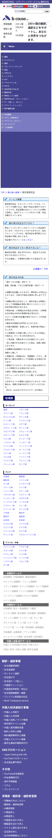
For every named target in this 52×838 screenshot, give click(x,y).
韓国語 (22, 476)
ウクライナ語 (24, 420)
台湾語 (6, 520)
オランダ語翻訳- (27, 586)
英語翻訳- (8, 576)
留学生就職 (32, 649)
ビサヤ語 (22, 527)
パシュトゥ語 (9, 464)
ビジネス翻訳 (9, 613)
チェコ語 (7, 438)
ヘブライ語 (8, 561)
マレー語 (22, 505)
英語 (5, 409)
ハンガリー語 (24, 442)
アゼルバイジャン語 (27, 534)
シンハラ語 (8, 491)
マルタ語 (7, 456)
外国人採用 (8, 649)
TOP (3, 192)
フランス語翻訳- (29, 581)
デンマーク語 (24, 438)
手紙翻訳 (7, 632)
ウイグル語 (23, 523)
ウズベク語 (8, 527)
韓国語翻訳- (31, 576)
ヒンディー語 (8, 498)
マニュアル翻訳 (10, 617)
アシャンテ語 (8, 546)
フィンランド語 (25, 446)
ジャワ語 (22, 487)
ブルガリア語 (9, 449)
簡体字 (6, 516)
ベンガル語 (23, 501)
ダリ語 (6, 565)
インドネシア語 (9, 501)
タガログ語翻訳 (30, 595)
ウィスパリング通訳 (13, 636)
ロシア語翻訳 (42, 586)
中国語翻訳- (19, 576)
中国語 (6, 476)
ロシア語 (22, 464)
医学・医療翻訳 (20, 608)
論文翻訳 (21, 613)
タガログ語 (23, 498)
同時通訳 (38, 636)
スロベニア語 (9, 435)
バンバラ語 (23, 557)
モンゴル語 (23, 509)
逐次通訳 (28, 636)
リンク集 (19, 627)
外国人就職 (20, 649)
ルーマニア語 (24, 453)
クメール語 (8, 487)
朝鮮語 (6, 480)
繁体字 (22, 512)
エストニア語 (9, 424)
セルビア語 (23, 435)
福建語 (22, 516)
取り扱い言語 (13, 192)
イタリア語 (23, 409)
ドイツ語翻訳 (9, 600)
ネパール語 (23, 491)
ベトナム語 (23, 480)
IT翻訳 (32, 608)
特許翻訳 (29, 627)
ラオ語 (6, 512)
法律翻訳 (7, 608)
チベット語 (8, 534)
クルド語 (22, 550)
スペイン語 (8, 413)
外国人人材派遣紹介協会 (15, 644)
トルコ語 (22, 554)
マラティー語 (8, 505)
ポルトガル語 (9, 416)
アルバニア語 (24, 460)
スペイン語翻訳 (10, 591)
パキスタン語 (9, 494)
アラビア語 (23, 546)
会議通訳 (17, 632)
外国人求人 (33, 644)
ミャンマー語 (9, 509)
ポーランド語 (24, 449)
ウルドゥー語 (24, 494)
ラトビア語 (8, 460)
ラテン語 (7, 453)
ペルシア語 (23, 561)
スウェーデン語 (25, 431)
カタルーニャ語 (9, 427)
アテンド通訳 (29, 632)
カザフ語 (22, 424)
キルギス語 (8, 523)
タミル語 (22, 531)
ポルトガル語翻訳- (12, 581)
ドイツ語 (7, 420)
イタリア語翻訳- (11, 586)
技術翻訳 (31, 613)
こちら (28, 239)
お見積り (37, 268)
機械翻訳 (41, 613)
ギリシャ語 (23, 427)
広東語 (22, 520)
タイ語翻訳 (39, 591)
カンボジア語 (24, 483)
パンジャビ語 (9, 531)
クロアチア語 (9, 431)
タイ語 (6, 483)
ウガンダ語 (8, 550)
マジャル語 (8, 446)
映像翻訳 (39, 627)
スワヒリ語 (8, 554)
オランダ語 (23, 416)
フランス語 (23, 413)
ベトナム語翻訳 (26, 591)
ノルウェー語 (9, 442)
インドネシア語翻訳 (13, 595)
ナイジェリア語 (9, 557)
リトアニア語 (24, 456)
